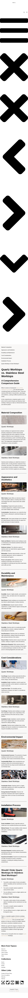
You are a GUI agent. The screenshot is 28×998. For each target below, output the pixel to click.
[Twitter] (7, 982)
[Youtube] (12, 982)
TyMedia (17, 990)
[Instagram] (17, 982)
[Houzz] (22, 982)
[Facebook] (3, 982)
